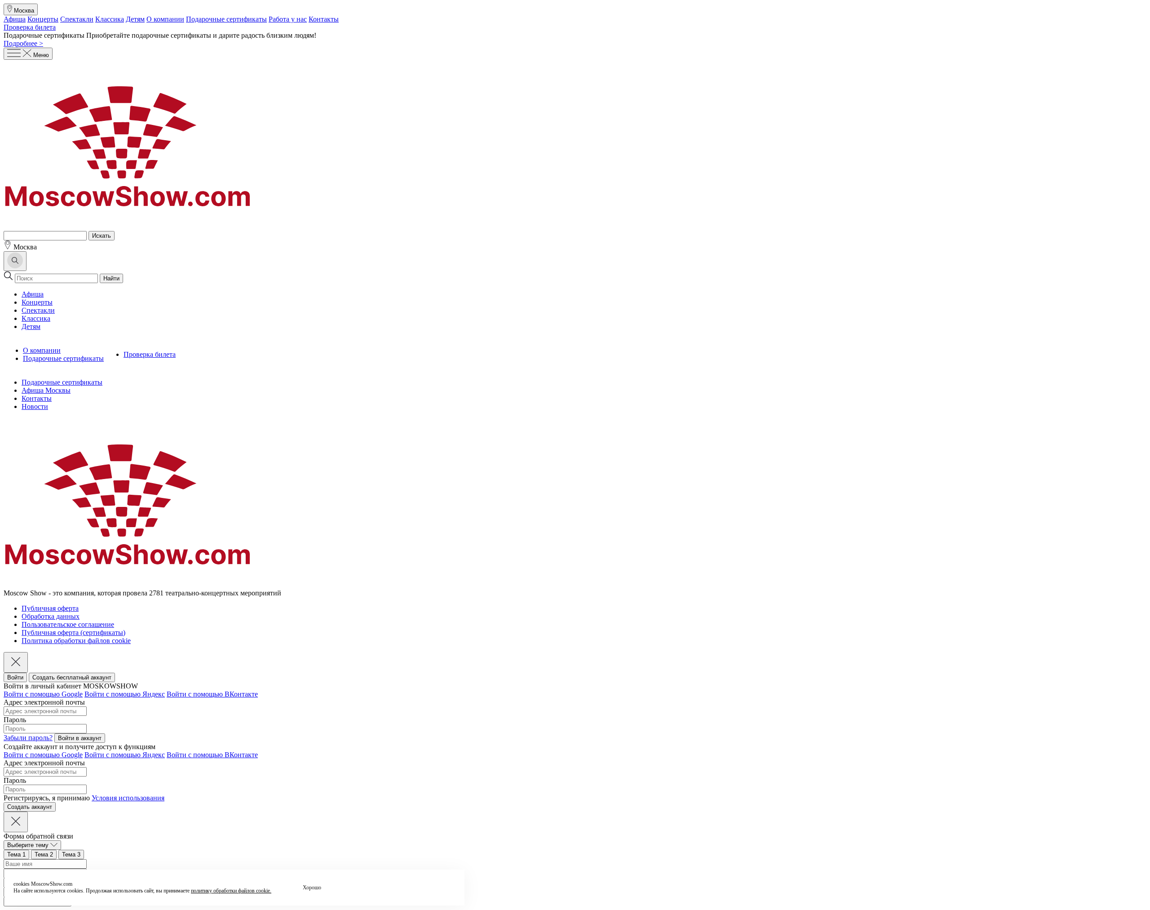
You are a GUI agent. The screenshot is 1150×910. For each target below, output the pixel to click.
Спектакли (76, 19)
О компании (165, 19)
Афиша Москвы (46, 390)
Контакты (324, 19)
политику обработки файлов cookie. (231, 891)
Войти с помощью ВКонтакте (212, 694)
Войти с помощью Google (43, 694)
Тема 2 (44, 854)
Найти (111, 278)
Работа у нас (288, 19)
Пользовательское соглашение (68, 624)
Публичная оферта (50, 608)
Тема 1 (16, 854)
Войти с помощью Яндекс (124, 694)
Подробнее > (23, 43)
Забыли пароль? (28, 737)
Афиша (15, 19)
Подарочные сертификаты (226, 19)
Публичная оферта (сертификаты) (73, 632)
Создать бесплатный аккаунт (71, 677)
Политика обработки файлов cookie (76, 640)
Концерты (42, 19)
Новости (35, 406)
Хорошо (312, 887)
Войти (15, 677)
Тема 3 (71, 854)
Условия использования (128, 798)
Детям (135, 19)
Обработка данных (51, 616)
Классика (109, 19)
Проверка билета (30, 27)
